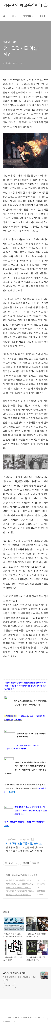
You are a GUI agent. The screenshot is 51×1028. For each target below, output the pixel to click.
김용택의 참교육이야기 (22, 6)
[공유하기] (12, 863)
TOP (45, 1019)
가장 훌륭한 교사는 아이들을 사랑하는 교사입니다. (19, 978)
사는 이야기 (16, 875)
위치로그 (44, 16)
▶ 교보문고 (11, 792)
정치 (8, 875)
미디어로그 (28, 16)
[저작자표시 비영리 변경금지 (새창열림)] (35, 863)
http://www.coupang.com (17, 839)
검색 (39, 6)
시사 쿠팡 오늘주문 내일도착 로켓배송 (25, 843)
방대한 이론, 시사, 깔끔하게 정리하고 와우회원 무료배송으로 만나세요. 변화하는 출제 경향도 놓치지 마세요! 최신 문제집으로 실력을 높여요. (25, 849)
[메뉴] (45, 5)
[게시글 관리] (16, 863)
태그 (14, 16)
